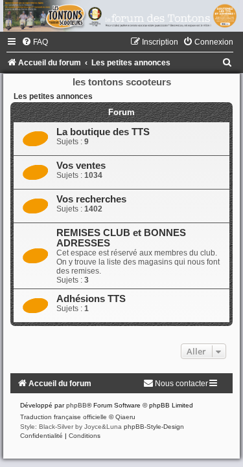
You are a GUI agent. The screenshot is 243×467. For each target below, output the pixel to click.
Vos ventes (81, 165)
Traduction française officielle (63, 416)
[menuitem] (34, 42)
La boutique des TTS (103, 132)
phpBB (76, 405)
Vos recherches (91, 199)
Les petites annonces (53, 96)
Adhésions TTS (91, 299)
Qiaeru (125, 416)
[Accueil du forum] (121, 16)
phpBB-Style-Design (154, 426)
